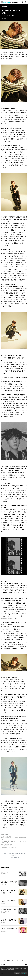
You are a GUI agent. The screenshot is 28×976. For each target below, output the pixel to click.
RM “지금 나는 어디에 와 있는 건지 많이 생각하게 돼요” (9, 891)
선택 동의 (17, 973)
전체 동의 (24, 973)
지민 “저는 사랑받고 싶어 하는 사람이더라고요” (9, 929)
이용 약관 (3, 960)
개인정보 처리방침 (10, 960)
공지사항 (21, 960)
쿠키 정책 (16, 960)
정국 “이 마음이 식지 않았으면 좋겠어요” (9, 900)
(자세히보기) (11, 969)
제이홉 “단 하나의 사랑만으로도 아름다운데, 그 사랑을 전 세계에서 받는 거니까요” (9, 919)
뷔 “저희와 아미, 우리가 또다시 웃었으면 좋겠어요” (9, 910)
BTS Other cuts (5, 872)
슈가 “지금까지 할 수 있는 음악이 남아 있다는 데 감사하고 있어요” (9, 882)
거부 (2, 973)
